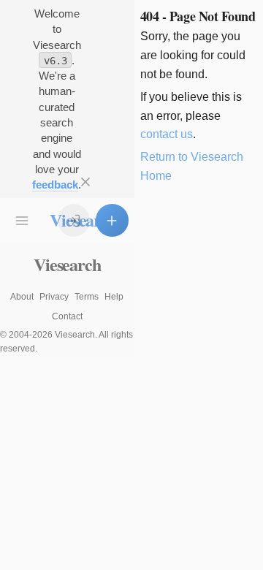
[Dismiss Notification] (85, 182)
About (22, 297)
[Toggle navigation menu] (22, 220)
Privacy (54, 297)
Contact (67, 316)
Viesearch (67, 264)
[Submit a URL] (112, 220)
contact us (166, 134)
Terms (87, 297)
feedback (55, 184)
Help (113, 297)
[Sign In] (74, 220)
